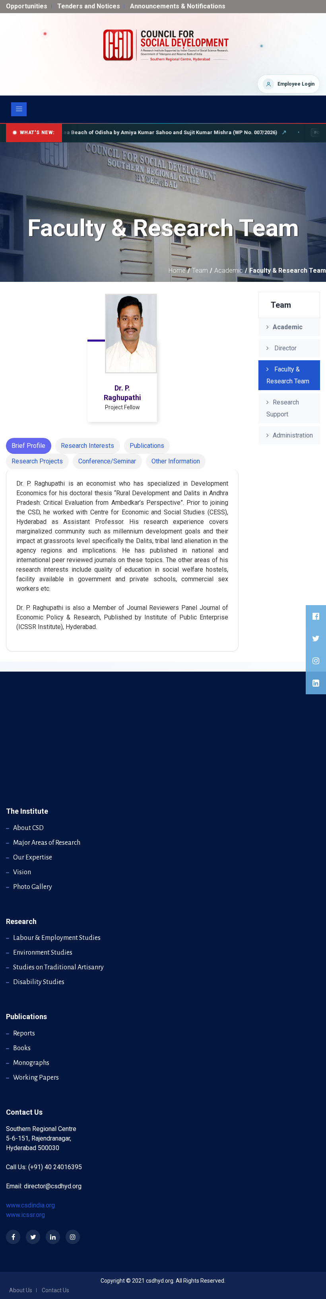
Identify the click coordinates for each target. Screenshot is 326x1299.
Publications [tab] (147, 445)
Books (22, 1048)
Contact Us (55, 1290)
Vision (22, 872)
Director (285, 348)
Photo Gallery (32, 887)
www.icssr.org (25, 1215)
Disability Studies (38, 982)
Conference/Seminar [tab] (107, 461)
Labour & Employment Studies (57, 938)
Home (177, 270)
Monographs (31, 1063)
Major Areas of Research (46, 842)
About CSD (28, 828)
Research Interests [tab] (87, 445)
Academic (228, 270)
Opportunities (26, 6)
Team (200, 270)
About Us (20, 1290)
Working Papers (36, 1077)
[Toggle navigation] (19, 109)
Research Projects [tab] (37, 461)
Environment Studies (42, 952)
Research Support (282, 408)
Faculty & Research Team (287, 375)
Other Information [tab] (175, 461)
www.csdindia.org (30, 1205)
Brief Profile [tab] (28, 445)
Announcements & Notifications (177, 6)
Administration (293, 435)
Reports (24, 1033)
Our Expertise (32, 857)
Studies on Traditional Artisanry (58, 967)
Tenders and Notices (88, 6)
